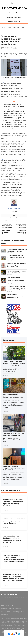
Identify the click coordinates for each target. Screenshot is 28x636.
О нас (2, 597)
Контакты (8, 597)
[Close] (23, 631)
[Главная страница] (14, 8)
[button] (14, 67)
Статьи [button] (18, 13)
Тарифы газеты (14, 600)
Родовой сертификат (6, 220)
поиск (15, 3)
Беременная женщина (7, 159)
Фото (19, 17)
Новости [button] (11, 13)
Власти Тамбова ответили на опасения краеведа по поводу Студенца (14, 521)
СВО (24, 13)
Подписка (24, 597)
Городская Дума (12, 17)
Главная (5, 13)
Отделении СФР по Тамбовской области (13, 82)
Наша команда (16, 597)
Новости (7, 217)
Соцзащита (14, 220)
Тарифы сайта (5, 600)
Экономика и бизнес (14, 217)
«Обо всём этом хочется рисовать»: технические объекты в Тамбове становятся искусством (13, 396)
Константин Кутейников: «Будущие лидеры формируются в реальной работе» (14, 468)
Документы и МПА (14, 21)
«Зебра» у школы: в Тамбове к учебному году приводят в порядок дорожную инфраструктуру (14, 363)
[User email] (14, 215)
